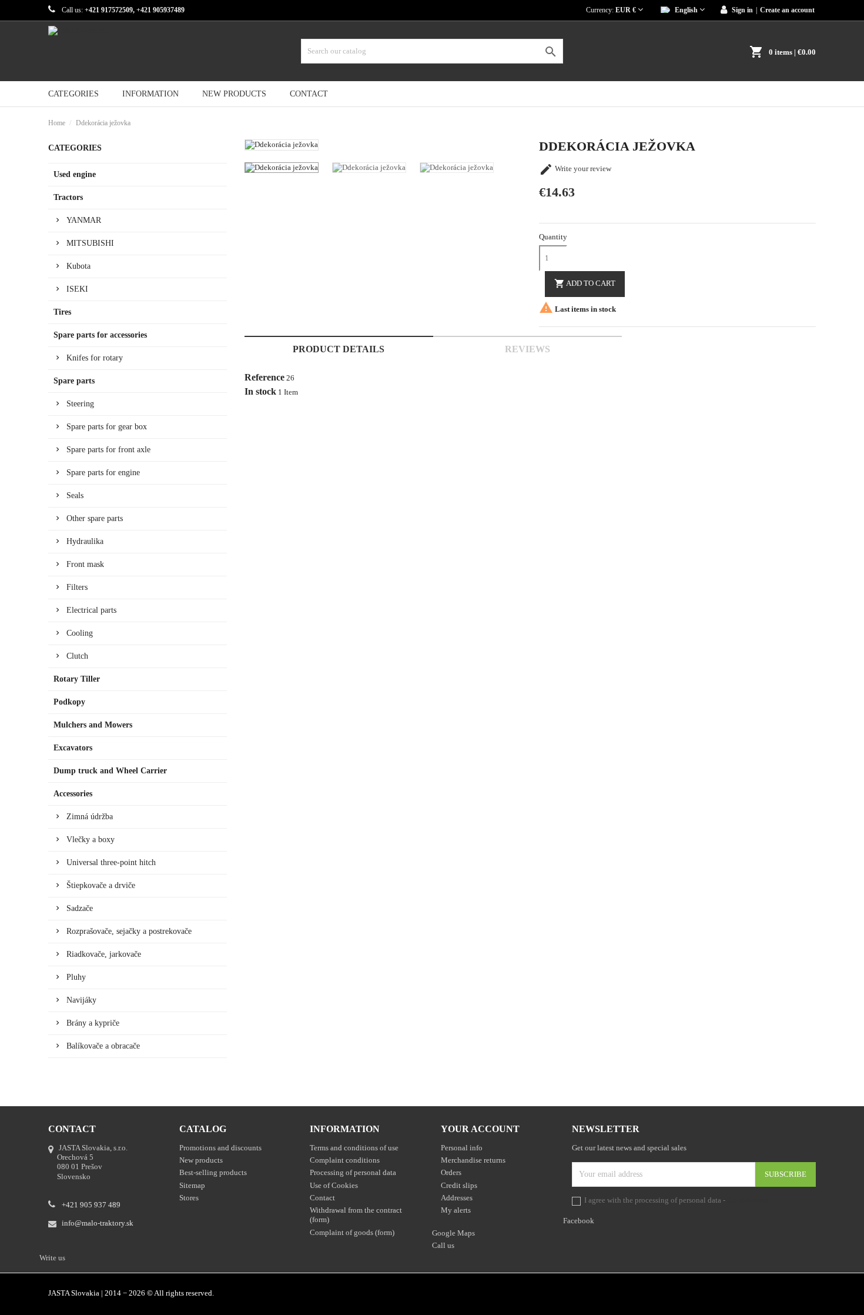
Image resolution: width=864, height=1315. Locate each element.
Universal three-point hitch (111, 862)
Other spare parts (94, 518)
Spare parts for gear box (106, 426)
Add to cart (584, 283)
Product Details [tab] (338, 349)
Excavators (72, 747)
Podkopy (69, 701)
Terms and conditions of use (354, 1147)
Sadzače (79, 908)
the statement (748, 1200)
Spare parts (74, 380)
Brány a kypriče (92, 1023)
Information (150, 93)
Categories (73, 93)
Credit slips (459, 1185)
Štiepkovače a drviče (100, 885)
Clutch (77, 656)
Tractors (68, 197)
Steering (80, 403)
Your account (480, 1129)
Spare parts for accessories (100, 335)
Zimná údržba (89, 816)
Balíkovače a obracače (103, 1046)
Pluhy (76, 977)
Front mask (85, 564)
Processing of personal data (353, 1172)
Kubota (78, 266)
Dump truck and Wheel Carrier (110, 770)
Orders (451, 1172)
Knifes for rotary (94, 357)
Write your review (575, 168)
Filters (77, 587)
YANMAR (83, 220)
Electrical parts (91, 610)
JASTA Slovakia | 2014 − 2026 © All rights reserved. (131, 1293)
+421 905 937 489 (91, 1204)
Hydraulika (84, 541)
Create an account (787, 10)
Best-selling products (213, 1172)
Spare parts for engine (103, 472)
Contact (309, 93)
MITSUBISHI (90, 243)
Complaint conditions (345, 1160)
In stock (260, 391)
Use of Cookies (334, 1185)
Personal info (462, 1147)
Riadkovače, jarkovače (103, 954)
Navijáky (81, 1000)
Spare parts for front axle (108, 449)
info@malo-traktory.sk (97, 1223)
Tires (62, 312)
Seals (74, 495)
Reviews (527, 349)
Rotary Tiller (76, 679)
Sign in (742, 10)
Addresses (457, 1197)
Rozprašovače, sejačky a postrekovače (129, 931)
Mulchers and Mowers (92, 724)
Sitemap (192, 1185)
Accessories (72, 793)
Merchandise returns (473, 1160)
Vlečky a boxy (90, 839)
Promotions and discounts (220, 1147)
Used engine (74, 174)
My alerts (456, 1210)
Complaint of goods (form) (352, 1232)
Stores (189, 1197)
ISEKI (77, 289)
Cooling (79, 633)
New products (234, 93)
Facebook (810, 1294)
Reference (264, 377)
